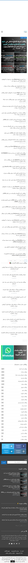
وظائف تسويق (24, 387)
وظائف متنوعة (24, 396)
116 (15, 260)
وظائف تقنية (24, 390)
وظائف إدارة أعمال (23, 368)
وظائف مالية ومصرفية (22, 381)
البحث (25, 459)
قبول (13, 561)
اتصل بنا (22, 551)
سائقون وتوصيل (23, 424)
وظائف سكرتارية (23, 414)
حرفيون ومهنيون (23, 408)
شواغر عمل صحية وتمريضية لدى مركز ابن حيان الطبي (14, 326)
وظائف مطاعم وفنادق (22, 421)
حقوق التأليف (7, 551)
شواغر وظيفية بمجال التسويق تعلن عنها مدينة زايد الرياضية (14, 514)
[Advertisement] (14, 15)
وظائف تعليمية (24, 399)
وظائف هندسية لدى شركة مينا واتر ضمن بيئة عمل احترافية (14, 519)
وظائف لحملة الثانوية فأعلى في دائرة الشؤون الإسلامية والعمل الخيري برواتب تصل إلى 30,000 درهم (14, 46)
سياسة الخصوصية (15, 551)
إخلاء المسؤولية (19, 553)
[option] (14, 302)
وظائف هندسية (24, 378)
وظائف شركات (24, 372)
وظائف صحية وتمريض (22, 402)
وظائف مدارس (24, 433)
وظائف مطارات (24, 439)
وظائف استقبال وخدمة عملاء (21, 375)
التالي (11, 260)
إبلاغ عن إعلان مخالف (10, 553)
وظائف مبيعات (24, 384)
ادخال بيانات (24, 430)
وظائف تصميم (24, 418)
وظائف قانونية (24, 411)
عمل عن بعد (24, 405)
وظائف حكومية (23, 37)
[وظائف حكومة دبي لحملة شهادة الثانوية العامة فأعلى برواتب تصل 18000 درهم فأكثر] (23, 487)
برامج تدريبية (24, 436)
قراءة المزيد (6, 561)
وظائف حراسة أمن (23, 427)
